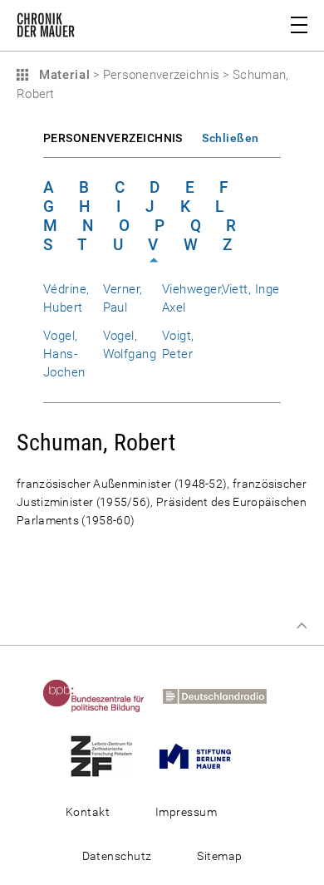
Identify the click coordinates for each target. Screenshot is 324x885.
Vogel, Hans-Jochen (64, 354)
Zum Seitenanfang (301, 625)
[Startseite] (46, 28)
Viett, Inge (251, 289)
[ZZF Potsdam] (109, 755)
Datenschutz (117, 856)
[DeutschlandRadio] (222, 695)
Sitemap (219, 856)
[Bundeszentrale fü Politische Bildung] (101, 695)
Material (62, 74)
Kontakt (88, 812)
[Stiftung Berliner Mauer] (202, 755)
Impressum (186, 812)
